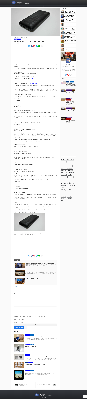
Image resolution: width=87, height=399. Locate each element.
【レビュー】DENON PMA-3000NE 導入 (32, 270)
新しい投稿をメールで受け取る (19, 322)
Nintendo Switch (64, 176)
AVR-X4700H (63, 161)
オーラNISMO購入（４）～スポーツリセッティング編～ (69, 37)
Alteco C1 (67, 159)
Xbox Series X (66, 183)
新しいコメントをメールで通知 (19, 319)
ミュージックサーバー (64, 196)
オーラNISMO (72, 183)
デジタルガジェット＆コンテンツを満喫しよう (46, 395)
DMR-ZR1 (70, 166)
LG (66, 174)
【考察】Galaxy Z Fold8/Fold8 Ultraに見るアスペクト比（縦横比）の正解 (71, 84)
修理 (70, 196)
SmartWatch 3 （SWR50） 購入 (31, 346)
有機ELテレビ (70, 198)
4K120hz (62, 159)
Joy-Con (62, 174)
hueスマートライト (72, 172)
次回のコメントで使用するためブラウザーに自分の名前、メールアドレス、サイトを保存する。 (30, 316)
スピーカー (68, 187)
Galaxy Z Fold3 (69, 168)
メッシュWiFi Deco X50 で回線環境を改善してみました (35, 364)
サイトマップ (36, 391)
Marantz (69, 174)
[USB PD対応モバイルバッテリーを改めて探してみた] (37, 46)
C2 (69, 163)
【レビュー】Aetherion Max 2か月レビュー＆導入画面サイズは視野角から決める (40, 263)
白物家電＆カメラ (39, 6)
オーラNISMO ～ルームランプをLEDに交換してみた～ (69, 45)
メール (15, 312)
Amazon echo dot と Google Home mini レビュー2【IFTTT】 (37, 356)
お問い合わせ (46, 391)
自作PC (62, 200)
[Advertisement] (35, 56)
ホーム (32, 391)
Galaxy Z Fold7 (70, 170)
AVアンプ (68, 161)
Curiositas (19, 2)
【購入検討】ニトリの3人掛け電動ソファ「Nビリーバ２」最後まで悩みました (69, 29)
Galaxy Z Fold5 (63, 170)
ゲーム (31, 6)
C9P (72, 163)
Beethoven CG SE (64, 163)
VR (61, 183)
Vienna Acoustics (70, 181)
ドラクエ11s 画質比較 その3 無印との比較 (70, 41)
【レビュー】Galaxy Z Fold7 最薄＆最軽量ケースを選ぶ (69, 24)
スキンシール (63, 187)
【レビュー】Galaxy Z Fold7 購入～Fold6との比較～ (69, 20)
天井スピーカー (63, 198)
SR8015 (68, 178)
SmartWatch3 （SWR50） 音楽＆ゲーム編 (33, 372)
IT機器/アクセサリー (18, 286)
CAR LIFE (62, 166)
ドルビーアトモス (64, 191)
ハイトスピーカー (70, 191)
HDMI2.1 (62, 172)
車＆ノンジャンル (47, 6)
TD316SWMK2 (63, 181)
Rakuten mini (63, 178)
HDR (66, 172)
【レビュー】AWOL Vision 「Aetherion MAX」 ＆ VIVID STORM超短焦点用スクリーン (69, 12)
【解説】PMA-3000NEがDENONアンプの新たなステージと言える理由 (70, 102)
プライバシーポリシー (52, 391)
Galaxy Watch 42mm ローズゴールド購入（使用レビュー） (36, 336)
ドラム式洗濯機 (69, 189)
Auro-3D (72, 159)
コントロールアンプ (72, 185)
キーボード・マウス (64, 185)
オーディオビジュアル (23, 6)
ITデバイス (15, 6)
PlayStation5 (71, 176)
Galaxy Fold (63, 168)
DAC (66, 166)
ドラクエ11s (63, 189)
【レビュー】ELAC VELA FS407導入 (31, 278)
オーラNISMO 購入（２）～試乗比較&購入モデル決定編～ (69, 33)
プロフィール (41, 391)
